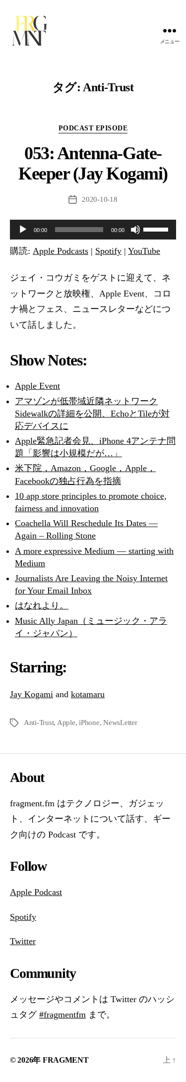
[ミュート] (135, 230)
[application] (93, 230)
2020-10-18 (99, 199)
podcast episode (93, 128)
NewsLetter (120, 722)
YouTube (144, 251)
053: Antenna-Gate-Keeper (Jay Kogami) (93, 163)
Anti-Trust (39, 722)
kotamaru (88, 694)
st (59, 892)
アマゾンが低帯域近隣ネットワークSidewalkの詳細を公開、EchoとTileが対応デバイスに (92, 413)
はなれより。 (41, 605)
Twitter (23, 941)
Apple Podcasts (60, 251)
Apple (66, 722)
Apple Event (37, 386)
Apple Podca (33, 892)
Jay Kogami (31, 694)
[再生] (23, 230)
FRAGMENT (66, 1060)
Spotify (108, 251)
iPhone (89, 722)
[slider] (157, 229)
